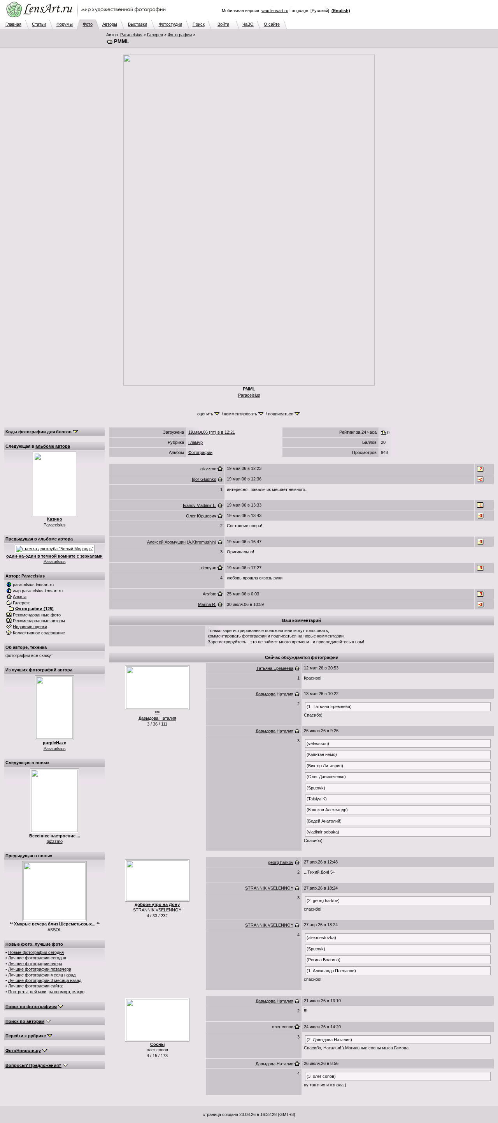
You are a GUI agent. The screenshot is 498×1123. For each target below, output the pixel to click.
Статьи (39, 24)
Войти (223, 24)
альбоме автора (52, 446)
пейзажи (38, 991)
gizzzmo (55, 841)
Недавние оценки (30, 626)
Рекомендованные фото (37, 615)
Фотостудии (170, 24)
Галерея (155, 34)
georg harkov (280, 862)
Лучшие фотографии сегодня (37, 957)
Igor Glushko (204, 479)
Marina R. (207, 604)
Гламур (195, 442)
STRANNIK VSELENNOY (157, 910)
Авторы (109, 24)
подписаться (280, 413)
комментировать (240, 413)
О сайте (272, 24)
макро (78, 991)
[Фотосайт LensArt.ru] (87, 18)
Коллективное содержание (39, 632)
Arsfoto (209, 594)
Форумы (64, 24)
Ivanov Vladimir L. (199, 505)
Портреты (18, 991)
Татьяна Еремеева (274, 668)
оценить (205, 413)
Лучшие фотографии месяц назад (41, 975)
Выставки (137, 24)
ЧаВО (248, 24)
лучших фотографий (34, 669)
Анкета (19, 596)
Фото (88, 24)
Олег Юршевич (201, 516)
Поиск (199, 24)
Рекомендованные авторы (39, 620)
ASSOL (54, 929)
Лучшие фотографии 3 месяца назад (44, 980)
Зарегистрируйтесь (227, 641)
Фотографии (180, 34)
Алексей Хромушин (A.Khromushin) (181, 542)
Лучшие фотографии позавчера (39, 969)
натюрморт (59, 991)
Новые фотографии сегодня (36, 952)
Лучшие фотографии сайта (35, 986)
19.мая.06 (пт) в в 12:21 (211, 432)
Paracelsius (131, 34)
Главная (13, 24)
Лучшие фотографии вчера (35, 963)
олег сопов (157, 1049)
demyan (208, 567)
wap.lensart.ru (274, 10)
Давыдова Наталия (157, 718)
